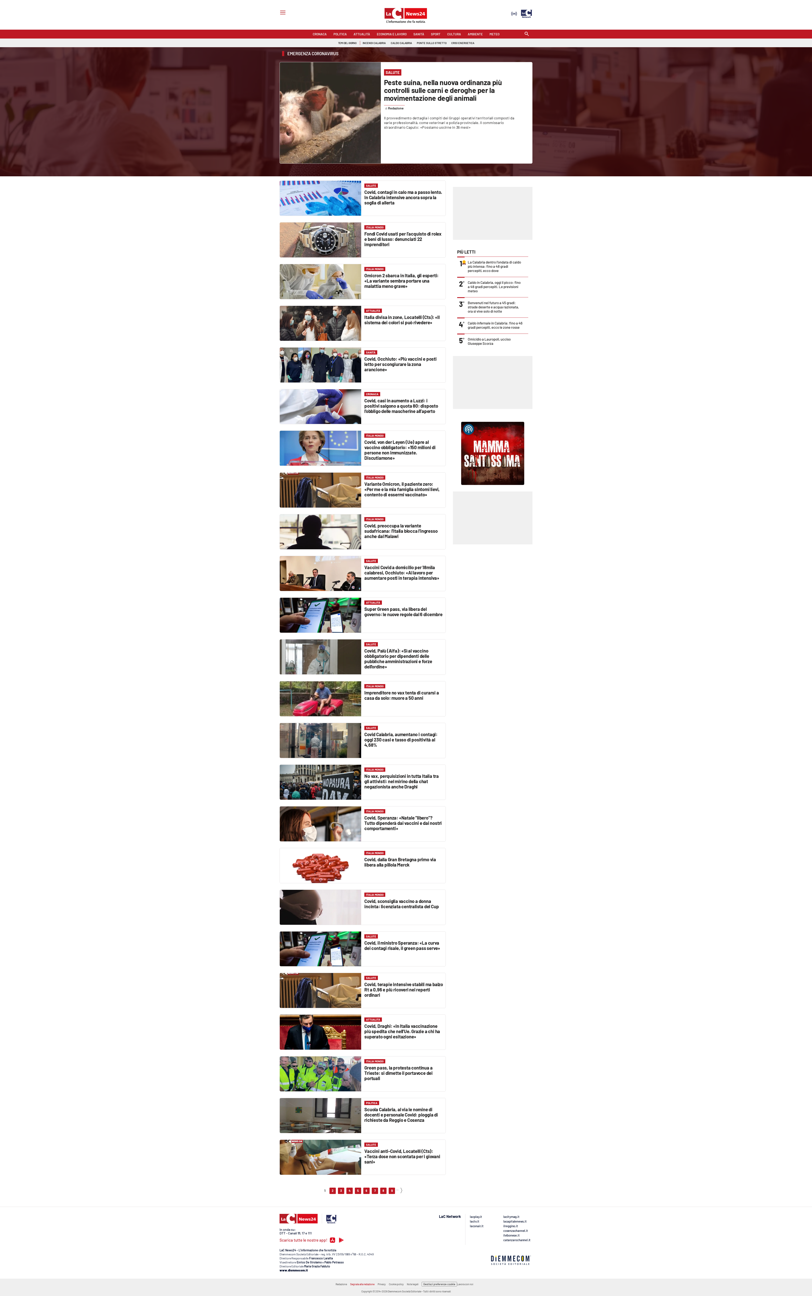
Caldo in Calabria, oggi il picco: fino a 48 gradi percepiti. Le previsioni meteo (494, 286)
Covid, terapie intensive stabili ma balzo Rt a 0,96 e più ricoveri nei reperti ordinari (403, 989)
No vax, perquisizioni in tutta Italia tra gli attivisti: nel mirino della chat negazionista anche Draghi (401, 781)
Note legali (412, 1284)
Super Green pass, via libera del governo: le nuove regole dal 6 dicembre (403, 611)
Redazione (341, 1284)
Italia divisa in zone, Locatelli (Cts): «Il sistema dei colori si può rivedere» (401, 319)
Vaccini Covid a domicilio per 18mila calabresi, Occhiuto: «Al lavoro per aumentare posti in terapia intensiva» (401, 572)
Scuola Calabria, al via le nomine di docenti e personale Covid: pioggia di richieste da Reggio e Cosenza (401, 1115)
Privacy (382, 1284)
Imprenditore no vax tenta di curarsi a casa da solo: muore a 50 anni (401, 695)
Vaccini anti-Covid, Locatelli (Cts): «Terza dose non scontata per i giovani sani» (402, 1156)
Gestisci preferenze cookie (439, 1284)
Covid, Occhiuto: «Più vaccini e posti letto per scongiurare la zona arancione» (400, 364)
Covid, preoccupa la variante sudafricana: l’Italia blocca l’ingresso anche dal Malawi (401, 531)
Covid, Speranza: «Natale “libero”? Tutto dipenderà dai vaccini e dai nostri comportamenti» (403, 823)
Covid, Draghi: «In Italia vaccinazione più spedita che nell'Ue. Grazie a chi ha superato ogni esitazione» (402, 1031)
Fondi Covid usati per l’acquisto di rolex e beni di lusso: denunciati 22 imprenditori (403, 239)
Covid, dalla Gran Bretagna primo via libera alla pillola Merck (400, 862)
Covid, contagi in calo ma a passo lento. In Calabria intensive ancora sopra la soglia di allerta (403, 197)
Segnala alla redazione (362, 1284)
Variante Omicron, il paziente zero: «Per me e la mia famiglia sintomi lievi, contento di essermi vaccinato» (402, 489)
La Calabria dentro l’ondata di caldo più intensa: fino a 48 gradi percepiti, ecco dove (494, 266)
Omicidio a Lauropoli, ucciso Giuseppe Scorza (489, 341)
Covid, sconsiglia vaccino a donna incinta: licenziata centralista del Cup (401, 903)
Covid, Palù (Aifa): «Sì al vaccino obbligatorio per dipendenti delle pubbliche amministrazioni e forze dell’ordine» (398, 658)
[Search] (527, 34)
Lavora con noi (465, 1284)
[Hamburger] (282, 13)
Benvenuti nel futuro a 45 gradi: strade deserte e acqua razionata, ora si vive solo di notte (493, 307)
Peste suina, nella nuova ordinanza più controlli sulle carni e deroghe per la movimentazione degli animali (443, 90)
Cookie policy (396, 1284)
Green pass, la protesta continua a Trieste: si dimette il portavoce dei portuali (398, 1073)
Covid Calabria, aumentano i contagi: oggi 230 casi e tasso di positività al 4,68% (401, 740)
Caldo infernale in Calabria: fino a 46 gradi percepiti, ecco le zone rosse (495, 325)
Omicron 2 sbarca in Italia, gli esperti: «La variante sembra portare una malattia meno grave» (401, 281)
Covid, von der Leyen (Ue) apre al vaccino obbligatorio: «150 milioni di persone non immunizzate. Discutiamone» (400, 450)
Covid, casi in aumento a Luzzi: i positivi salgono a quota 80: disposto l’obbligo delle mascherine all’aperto (401, 406)
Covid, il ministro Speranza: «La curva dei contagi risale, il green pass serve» (402, 945)
